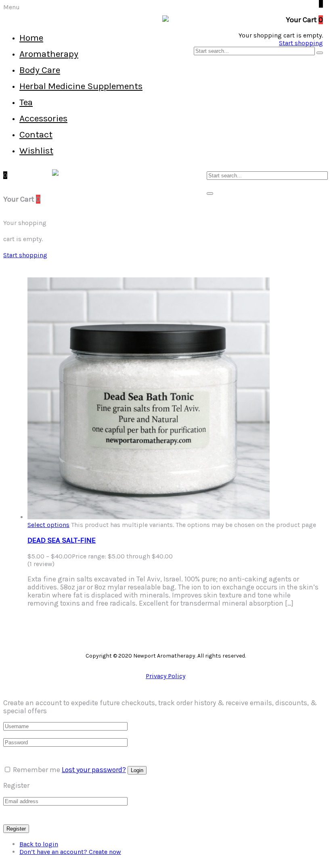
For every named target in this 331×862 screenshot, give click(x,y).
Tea (26, 102)
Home (31, 37)
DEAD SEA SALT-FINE (61, 540)
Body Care (39, 70)
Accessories (43, 118)
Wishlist (36, 150)
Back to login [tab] (38, 844)
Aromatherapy (48, 53)
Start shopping (301, 43)
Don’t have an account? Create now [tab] (70, 852)
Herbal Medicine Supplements (80, 86)
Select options (48, 525)
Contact (35, 134)
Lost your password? (94, 770)
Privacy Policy (165, 676)
